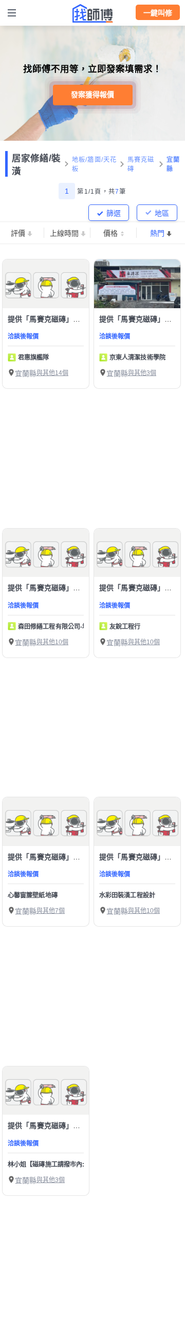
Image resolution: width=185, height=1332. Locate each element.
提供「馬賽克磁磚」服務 (48, 319)
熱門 (157, 233)
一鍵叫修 (157, 13)
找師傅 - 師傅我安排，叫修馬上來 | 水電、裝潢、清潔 (92, 13)
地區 (162, 213)
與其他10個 (52, 642)
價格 (110, 233)
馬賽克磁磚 (141, 164)
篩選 (113, 213)
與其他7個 (50, 910)
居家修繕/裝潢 (36, 164)
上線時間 (64, 233)
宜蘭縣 (173, 164)
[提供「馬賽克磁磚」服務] (46, 283)
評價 (18, 233)
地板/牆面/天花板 (94, 164)
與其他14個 (52, 373)
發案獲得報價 (92, 94)
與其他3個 (142, 373)
